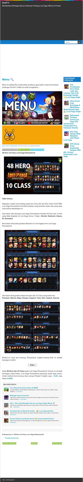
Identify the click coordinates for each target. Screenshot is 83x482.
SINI (10, 378)
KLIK (56, 376)
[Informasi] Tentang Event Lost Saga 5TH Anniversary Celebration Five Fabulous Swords (71, 121)
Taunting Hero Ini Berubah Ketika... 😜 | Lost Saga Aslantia (31, 411)
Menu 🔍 (8, 79)
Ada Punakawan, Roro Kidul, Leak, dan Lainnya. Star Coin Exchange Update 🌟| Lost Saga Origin (72, 91)
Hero (33, 149)
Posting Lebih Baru (9, 443)
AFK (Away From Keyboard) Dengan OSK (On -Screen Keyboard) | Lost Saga (72, 150)
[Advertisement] (41, 23)
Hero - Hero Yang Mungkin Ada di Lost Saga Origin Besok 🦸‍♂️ (32, 403)
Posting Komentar (12, 438)
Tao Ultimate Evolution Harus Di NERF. (24, 388)
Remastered (40, 149)
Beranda (34, 443)
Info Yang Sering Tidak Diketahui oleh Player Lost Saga (72, 136)
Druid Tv (5, 3)
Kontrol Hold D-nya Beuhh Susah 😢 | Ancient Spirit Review (32, 419)
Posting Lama (57, 443)
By (9, 149)
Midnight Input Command (19, 395)
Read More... (20, 391)
